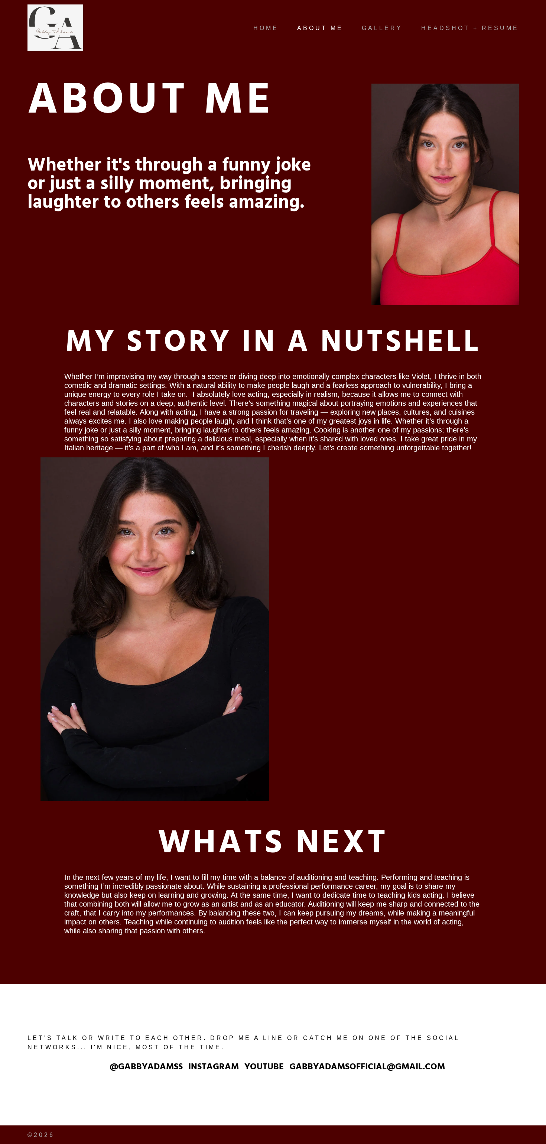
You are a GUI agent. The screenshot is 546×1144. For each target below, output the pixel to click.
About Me (320, 28)
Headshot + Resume (470, 28)
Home (266, 28)
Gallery (382, 28)
